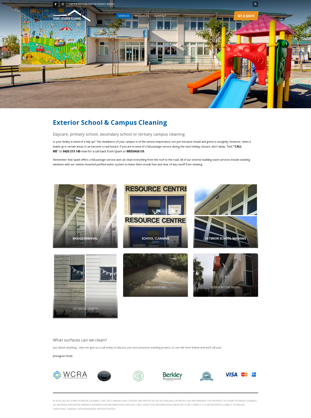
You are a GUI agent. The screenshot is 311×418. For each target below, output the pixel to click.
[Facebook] (55, 4)
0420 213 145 (71, 151)
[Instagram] (63, 4)
